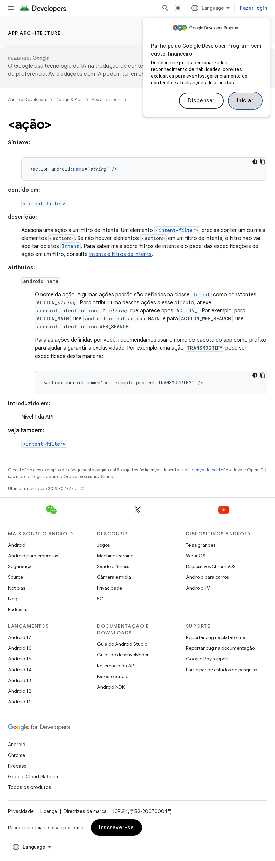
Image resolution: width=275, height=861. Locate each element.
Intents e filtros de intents (120, 254)
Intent (70, 246)
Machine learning (115, 556)
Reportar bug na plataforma (215, 637)
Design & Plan (69, 99)
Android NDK (111, 687)
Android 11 (19, 702)
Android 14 (20, 670)
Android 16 (20, 648)
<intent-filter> (44, 203)
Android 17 (19, 637)
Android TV (198, 588)
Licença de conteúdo (209, 470)
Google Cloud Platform (33, 777)
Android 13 (19, 680)
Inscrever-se (116, 827)
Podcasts (17, 609)
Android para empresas (33, 556)
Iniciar (245, 100)
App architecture (34, 33)
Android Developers (27, 99)
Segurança (20, 566)
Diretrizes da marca (85, 811)
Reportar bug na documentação (220, 648)
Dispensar (201, 100)
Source (15, 577)
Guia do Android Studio (122, 644)
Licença (48, 811)
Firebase (17, 766)
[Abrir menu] (10, 8)
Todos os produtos (29, 787)
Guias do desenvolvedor (123, 655)
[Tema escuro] (255, 162)
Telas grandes (200, 545)
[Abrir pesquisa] (165, 8)
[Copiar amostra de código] (263, 162)
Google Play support (207, 659)
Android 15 (19, 659)
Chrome (16, 755)
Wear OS (195, 556)
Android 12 (19, 691)
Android (16, 545)
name (78, 169)
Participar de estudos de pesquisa (221, 670)
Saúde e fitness (113, 566)
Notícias (16, 588)
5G (100, 599)
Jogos (103, 545)
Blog (12, 599)
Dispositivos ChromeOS (211, 566)
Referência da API (116, 665)
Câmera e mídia (114, 577)
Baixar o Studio (112, 676)
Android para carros (207, 577)
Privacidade (109, 588)
